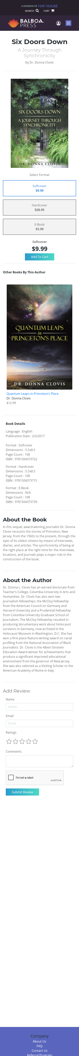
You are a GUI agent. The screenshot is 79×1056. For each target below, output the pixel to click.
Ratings (11, 732)
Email (10, 716)
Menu (69, 23)
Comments (14, 751)
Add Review (16, 691)
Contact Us (40, 1050)
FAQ (39, 1046)
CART (47, 11)
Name (10, 699)
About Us (39, 1041)
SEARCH (30, 11)
